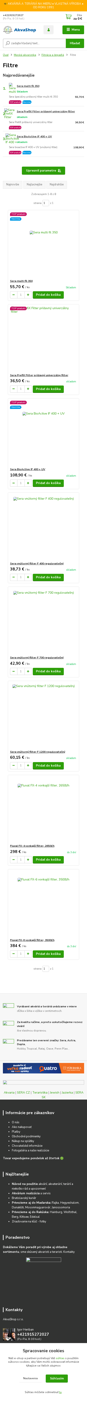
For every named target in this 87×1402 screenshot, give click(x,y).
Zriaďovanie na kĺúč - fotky (29, 1222)
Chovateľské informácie (27, 1146)
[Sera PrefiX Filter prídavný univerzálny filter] (43, 338)
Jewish (54, 1092)
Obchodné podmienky (26, 1136)
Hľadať (75, 43)
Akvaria (9, 1092)
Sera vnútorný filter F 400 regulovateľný (37, 563)
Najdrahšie (57, 184)
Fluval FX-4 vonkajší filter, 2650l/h (32, 846)
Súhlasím (57, 1378)
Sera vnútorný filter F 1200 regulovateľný (37, 752)
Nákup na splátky (23, 1141)
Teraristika (40, 1092)
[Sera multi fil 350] (43, 244)
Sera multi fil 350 (28, 86)
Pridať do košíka (48, 295)
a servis (31, 1193)
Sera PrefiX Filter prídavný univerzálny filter (46, 111)
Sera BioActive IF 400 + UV (34, 136)
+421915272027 (13, 15)
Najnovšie (12, 184)
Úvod (5, 55)
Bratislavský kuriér (24, 1198)
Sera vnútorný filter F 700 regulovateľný (37, 657)
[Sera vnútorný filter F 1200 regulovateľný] (43, 715)
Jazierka (67, 1092)
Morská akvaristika (25, 55)
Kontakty (69, 1252)
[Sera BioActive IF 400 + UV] (43, 432)
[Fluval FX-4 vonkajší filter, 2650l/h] (43, 809)
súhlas (60, 1358)
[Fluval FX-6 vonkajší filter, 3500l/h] (43, 903)
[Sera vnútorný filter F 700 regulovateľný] (43, 621)
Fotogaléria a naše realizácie (30, 1150)
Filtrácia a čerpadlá (52, 55)
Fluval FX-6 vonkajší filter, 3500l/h (32, 940)
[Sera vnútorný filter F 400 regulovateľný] (43, 527)
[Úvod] (20, 30)
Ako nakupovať (22, 1127)
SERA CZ (23, 1092)
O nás (15, 1122)
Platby (16, 1132)
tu (60, 1392)
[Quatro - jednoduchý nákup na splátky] (43, 1068)
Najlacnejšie (34, 184)
